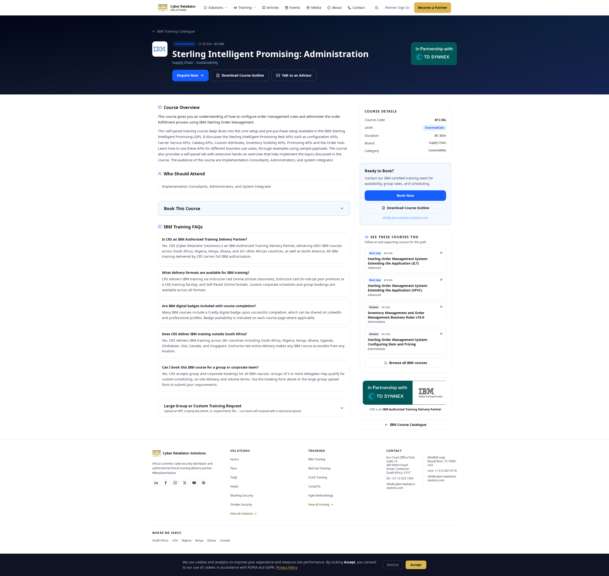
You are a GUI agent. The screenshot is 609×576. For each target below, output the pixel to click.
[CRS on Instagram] (175, 483)
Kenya (199, 540)
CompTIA (314, 486)
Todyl (233, 477)
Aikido (234, 486)
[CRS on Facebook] (165, 483)
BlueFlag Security (241, 495)
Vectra (234, 459)
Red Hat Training (319, 468)
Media (316, 7)
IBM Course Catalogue (408, 424)
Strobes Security (241, 504)
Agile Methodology (320, 495)
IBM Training (316, 459)
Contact (359, 7)
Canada (225, 540)
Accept (416, 564)
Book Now (405, 195)
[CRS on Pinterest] (203, 483)
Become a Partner (432, 7)
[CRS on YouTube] (194, 483)
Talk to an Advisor (297, 75)
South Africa (160, 540)
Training (245, 7)
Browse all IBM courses (408, 362)
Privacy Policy (286, 567)
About (337, 7)
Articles (273, 7)
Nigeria (187, 540)
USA (175, 540)
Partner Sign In (397, 7)
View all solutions (242, 514)
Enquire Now (187, 75)
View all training (319, 504)
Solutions (215, 7)
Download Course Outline (243, 75)
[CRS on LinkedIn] (156, 483)
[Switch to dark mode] (376, 7)
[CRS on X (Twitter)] (184, 483)
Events (295, 7)
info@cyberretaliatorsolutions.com (405, 218)
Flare (233, 468)
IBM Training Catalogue (176, 31)
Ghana (211, 540)
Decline (393, 564)
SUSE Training (317, 477)
